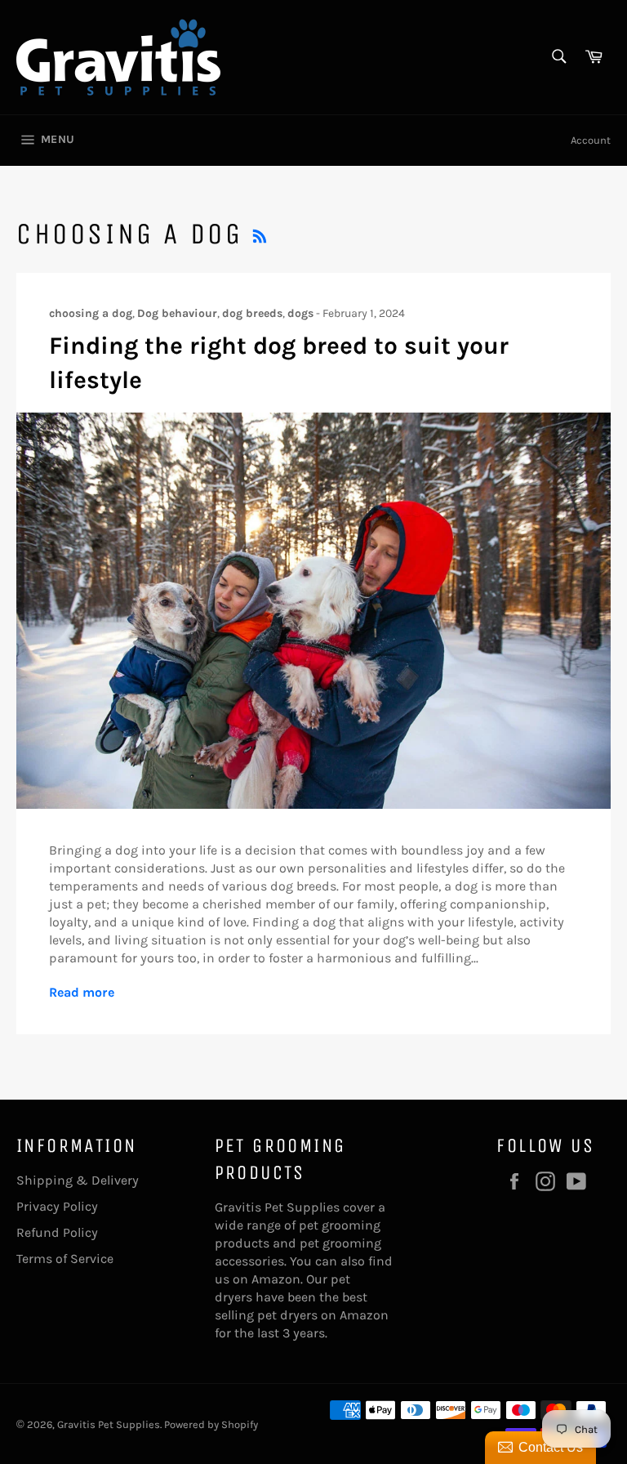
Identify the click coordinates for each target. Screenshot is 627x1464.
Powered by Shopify (211, 1424)
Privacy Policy (57, 1206)
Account (591, 140)
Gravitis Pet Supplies (108, 1424)
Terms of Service (64, 1258)
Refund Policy (57, 1232)
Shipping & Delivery (77, 1180)
